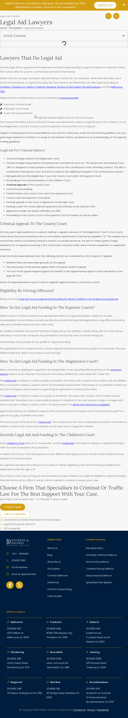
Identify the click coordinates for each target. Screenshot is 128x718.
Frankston (5, 87)
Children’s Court (16, 443)
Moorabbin (75, 87)
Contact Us (79, 709)
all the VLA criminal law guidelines (91, 404)
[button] (124, 36)
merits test (10, 380)
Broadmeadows (91, 87)
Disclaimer (103, 709)
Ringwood (62, 87)
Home (3, 28)
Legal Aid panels (69, 97)
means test (44, 422)
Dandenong (18, 87)
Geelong (31, 87)
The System (15, 28)
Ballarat (41, 87)
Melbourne (17, 622)
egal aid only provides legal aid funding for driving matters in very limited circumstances (68, 299)
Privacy (91, 709)
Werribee (51, 87)
